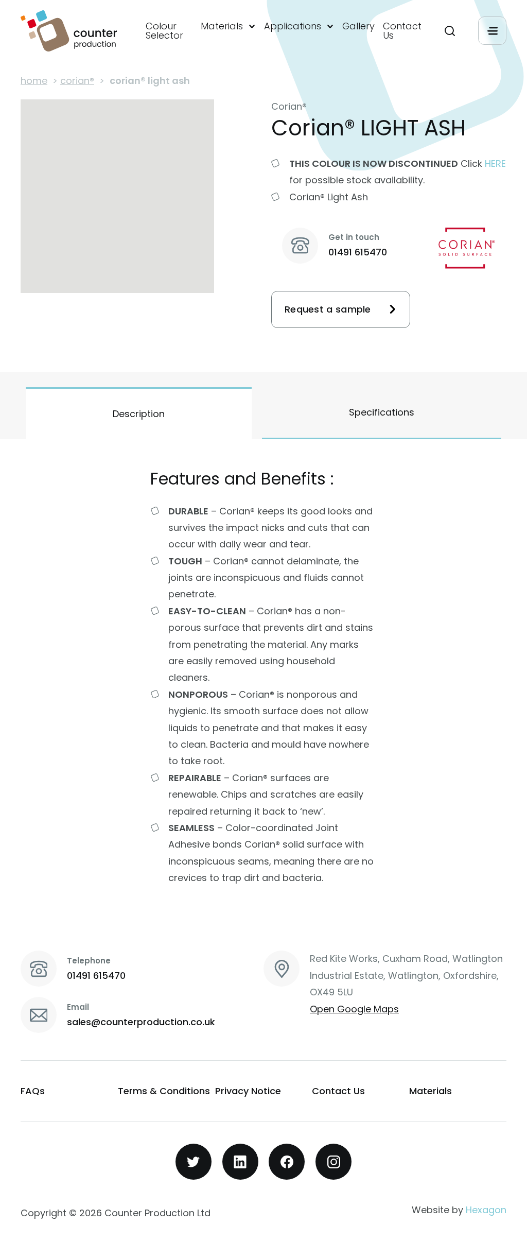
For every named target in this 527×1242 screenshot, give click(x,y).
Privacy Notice (248, 1090)
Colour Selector (164, 31)
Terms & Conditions (164, 1090)
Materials (222, 26)
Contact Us (402, 31)
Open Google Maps (354, 1009)
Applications (292, 26)
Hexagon (486, 1209)
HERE (495, 163)
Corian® (77, 80)
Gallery (358, 26)
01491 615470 (357, 252)
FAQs (33, 1090)
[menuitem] (169, 31)
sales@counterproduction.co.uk (141, 1021)
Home (34, 80)
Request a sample (328, 309)
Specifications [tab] (381, 412)
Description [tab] (139, 413)
